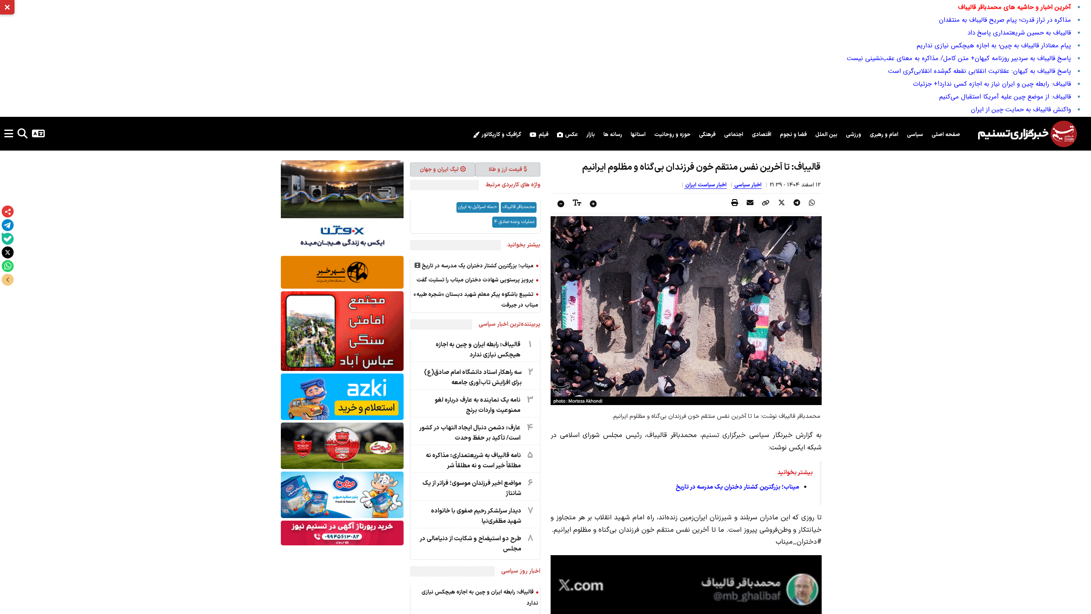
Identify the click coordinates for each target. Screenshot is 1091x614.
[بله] (7, 239)
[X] (7, 252)
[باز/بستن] (7, 280)
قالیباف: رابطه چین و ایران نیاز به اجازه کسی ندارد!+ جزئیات (992, 84)
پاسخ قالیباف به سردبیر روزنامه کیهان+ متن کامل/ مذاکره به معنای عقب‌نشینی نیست (959, 58)
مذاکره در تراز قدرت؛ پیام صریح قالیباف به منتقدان (1005, 20)
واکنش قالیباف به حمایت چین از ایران (1021, 109)
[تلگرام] (7, 225)
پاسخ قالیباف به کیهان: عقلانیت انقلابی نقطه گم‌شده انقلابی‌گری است (979, 71)
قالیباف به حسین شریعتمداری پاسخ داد (1019, 33)
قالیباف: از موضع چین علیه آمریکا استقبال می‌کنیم (1005, 97)
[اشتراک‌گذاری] (7, 211)
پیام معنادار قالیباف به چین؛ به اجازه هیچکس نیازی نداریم (994, 46)
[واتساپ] (7, 266)
